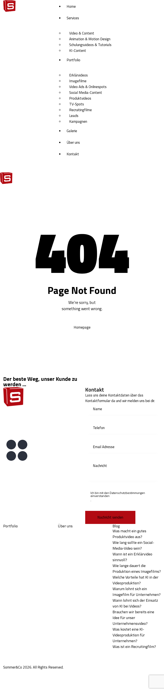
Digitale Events (14, 586)
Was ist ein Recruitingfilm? (134, 646)
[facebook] (22, 456)
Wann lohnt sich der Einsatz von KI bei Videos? (135, 603)
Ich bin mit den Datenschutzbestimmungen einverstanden (118, 494)
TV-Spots (10, 558)
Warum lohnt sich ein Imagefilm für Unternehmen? (137, 591)
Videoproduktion (15, 581)
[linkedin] (11, 444)
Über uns (65, 526)
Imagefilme (11, 536)
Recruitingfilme (14, 564)
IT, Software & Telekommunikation (72, 572)
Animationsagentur (17, 597)
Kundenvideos (13, 609)
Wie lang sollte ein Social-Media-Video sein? (133, 545)
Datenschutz (67, 536)
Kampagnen (12, 575)
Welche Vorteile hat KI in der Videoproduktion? (135, 580)
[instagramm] (11, 456)
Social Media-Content (19, 547)
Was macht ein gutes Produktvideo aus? (129, 534)
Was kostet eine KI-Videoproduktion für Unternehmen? (129, 635)
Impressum (66, 531)
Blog (116, 526)
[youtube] (22, 444)
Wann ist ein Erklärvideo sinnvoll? (132, 557)
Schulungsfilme (14, 603)
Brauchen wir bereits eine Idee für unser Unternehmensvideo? (133, 617)
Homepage (82, 327)
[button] (84, 175)
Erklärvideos (12, 531)
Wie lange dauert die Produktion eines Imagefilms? (137, 568)
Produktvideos (14, 553)
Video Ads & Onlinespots (22, 542)
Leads (7, 570)
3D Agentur (11, 592)
